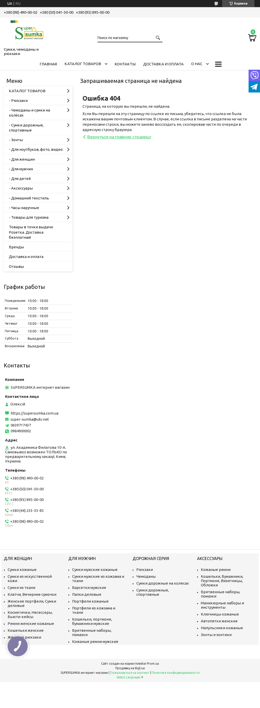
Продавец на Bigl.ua (130, 668)
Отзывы (16, 266)
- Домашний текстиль (29, 198)
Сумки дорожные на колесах (162, 583)
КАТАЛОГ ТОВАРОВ (82, 64)
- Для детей (20, 178)
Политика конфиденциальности (176, 672)
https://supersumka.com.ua (34, 413)
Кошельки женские (26, 630)
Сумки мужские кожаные (95, 569)
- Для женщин (22, 159)
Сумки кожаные (22, 569)
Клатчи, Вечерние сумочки (32, 594)
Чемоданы (146, 576)
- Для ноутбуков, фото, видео (36, 149)
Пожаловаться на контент (130, 672)
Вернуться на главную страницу (119, 136)
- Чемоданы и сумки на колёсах (29, 112)
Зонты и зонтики (216, 634)
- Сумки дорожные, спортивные (26, 127)
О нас (196, 64)
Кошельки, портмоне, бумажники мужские (92, 621)
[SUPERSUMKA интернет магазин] (29, 31)
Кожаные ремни (216, 569)
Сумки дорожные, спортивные (152, 592)
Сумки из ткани (21, 587)
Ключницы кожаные (220, 614)
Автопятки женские (219, 621)
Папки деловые (86, 594)
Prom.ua (153, 663)
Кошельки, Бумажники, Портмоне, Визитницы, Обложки (222, 580)
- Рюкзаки (18, 100)
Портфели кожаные (90, 601)
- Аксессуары (21, 188)
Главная (48, 64)
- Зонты (16, 140)
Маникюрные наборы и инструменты (222, 605)
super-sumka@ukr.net (29, 419)
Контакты (125, 64)
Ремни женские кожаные (31, 623)
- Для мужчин (21, 169)
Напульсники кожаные (222, 628)
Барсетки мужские (89, 587)
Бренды (16, 247)
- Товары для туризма (28, 217)
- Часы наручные (24, 208)
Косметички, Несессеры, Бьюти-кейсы (30, 614)
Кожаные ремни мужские (95, 641)
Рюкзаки (144, 569)
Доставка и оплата (163, 64)
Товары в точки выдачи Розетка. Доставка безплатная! (31, 232)
